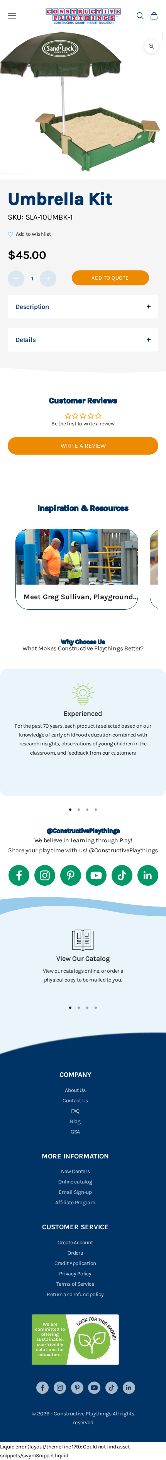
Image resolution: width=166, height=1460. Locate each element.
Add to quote (110, 278)
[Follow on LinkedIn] (148, 875)
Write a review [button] (83, 445)
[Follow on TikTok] (122, 875)
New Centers (75, 1171)
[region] (83, 732)
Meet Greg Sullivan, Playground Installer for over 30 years (81, 597)
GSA (75, 1131)
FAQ (75, 1111)
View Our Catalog (83, 958)
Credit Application (75, 1263)
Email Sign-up (75, 1192)
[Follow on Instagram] (45, 875)
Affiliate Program (75, 1202)
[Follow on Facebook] (19, 875)
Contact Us (75, 1100)
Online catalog (75, 1181)
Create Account (75, 1242)
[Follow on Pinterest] (70, 875)
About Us (75, 1090)
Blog (75, 1121)
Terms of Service (75, 1284)
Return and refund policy (75, 1294)
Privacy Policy (75, 1273)
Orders (75, 1253)
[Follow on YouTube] (96, 875)
